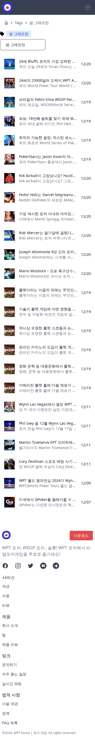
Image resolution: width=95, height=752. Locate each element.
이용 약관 (10, 703)
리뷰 (6, 605)
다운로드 (81, 535)
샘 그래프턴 (39, 22)
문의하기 (9, 664)
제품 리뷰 (10, 644)
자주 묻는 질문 (14, 674)
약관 (6, 586)
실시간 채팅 (12, 683)
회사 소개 (10, 625)
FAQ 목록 (10, 722)
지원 (6, 595)
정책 (6, 713)
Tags (19, 22)
